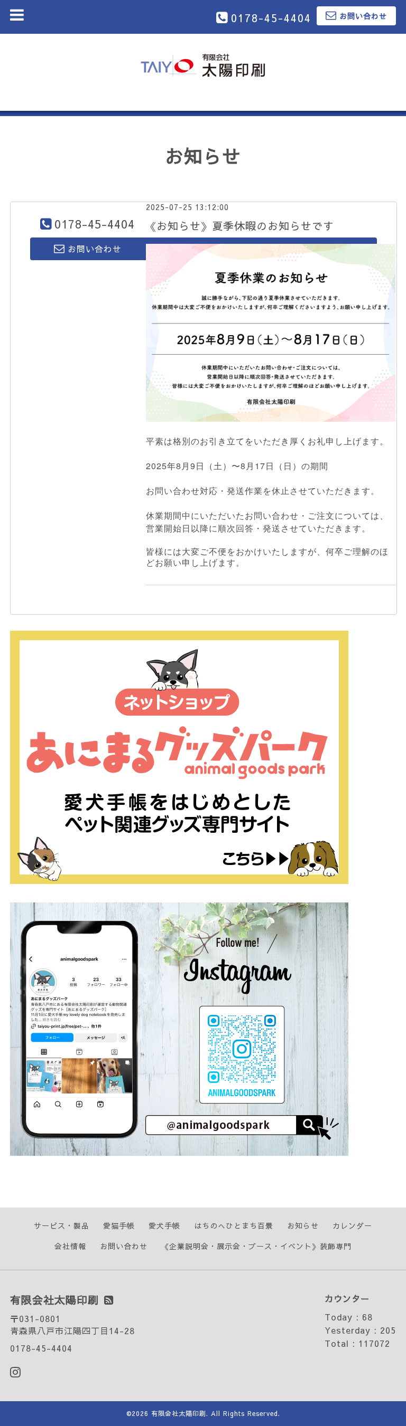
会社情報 (70, 1246)
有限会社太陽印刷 (178, 1413)
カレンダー (352, 1225)
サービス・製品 (61, 1225)
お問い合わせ (123, 1246)
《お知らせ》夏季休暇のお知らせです (239, 225)
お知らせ (303, 1225)
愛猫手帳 (119, 1225)
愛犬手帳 (164, 1225)
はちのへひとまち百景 (233, 1225)
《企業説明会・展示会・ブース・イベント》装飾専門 (256, 1246)
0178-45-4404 (271, 18)
